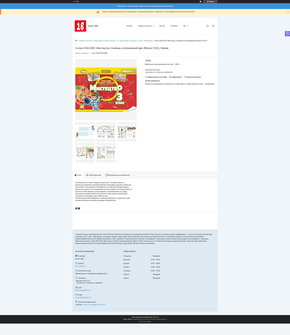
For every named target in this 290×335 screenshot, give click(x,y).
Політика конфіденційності (158, 319)
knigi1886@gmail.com (83, 297)
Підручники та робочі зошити (105, 41)
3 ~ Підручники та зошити (126, 41)
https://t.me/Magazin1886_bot (94, 305)
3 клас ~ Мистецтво (145, 41)
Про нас (162, 26)
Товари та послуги (145, 26)
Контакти (174, 26)
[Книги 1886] (80, 26)
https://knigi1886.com (83, 290)
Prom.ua (155, 317)
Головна (129, 26)
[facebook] (76, 209)
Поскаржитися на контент (140, 319)
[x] (79, 209)
